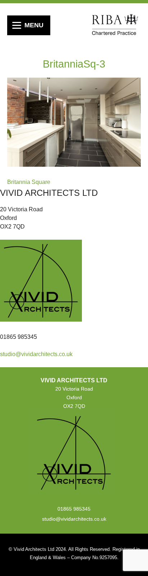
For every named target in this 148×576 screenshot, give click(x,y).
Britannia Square (28, 182)
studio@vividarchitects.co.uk (36, 354)
